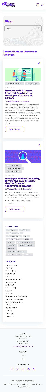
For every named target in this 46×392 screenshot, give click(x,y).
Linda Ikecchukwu (13, 101)
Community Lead (13, 165)
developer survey (13, 255)
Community (27, 189)
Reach (28, 255)
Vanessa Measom (14, 189)
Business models (13, 236)
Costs (10, 242)
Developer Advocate (14, 84)
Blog (8, 21)
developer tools (13, 239)
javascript (11, 245)
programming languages (16, 251)
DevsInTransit (31, 84)
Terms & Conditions (10, 384)
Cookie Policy (24, 384)
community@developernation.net (23, 346)
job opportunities (13, 171)
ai (25, 236)
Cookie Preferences (24, 386)
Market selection (26, 245)
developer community (25, 242)
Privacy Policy (36, 384)
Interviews (26, 101)
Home (23, 355)
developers (11, 230)
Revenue (24, 230)
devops (26, 239)
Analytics (11, 248)
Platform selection (14, 233)
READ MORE (15, 129)
